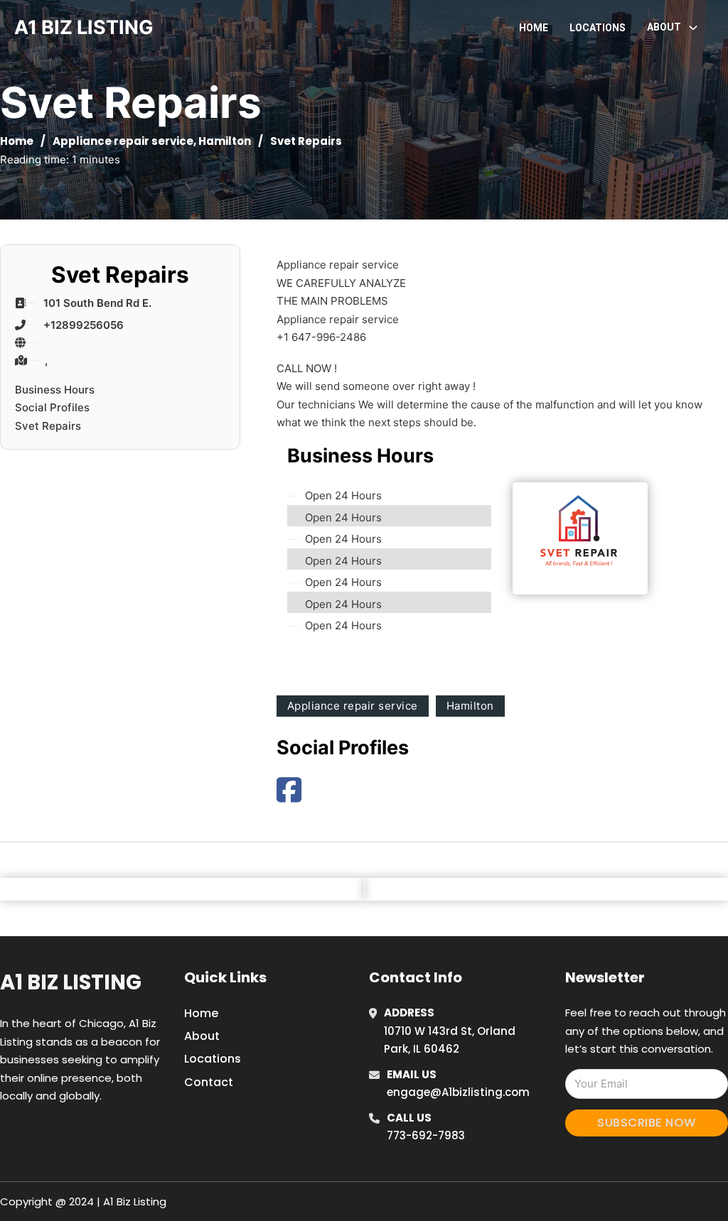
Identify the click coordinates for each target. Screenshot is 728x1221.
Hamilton (224, 141)
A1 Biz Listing (70, 982)
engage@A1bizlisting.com (458, 1092)
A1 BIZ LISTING (84, 27)
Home (533, 27)
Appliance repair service (123, 141)
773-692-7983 (426, 1135)
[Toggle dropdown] (693, 28)
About (202, 1036)
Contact (208, 1082)
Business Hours (55, 389)
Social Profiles (52, 407)
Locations (597, 27)
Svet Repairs (48, 426)
